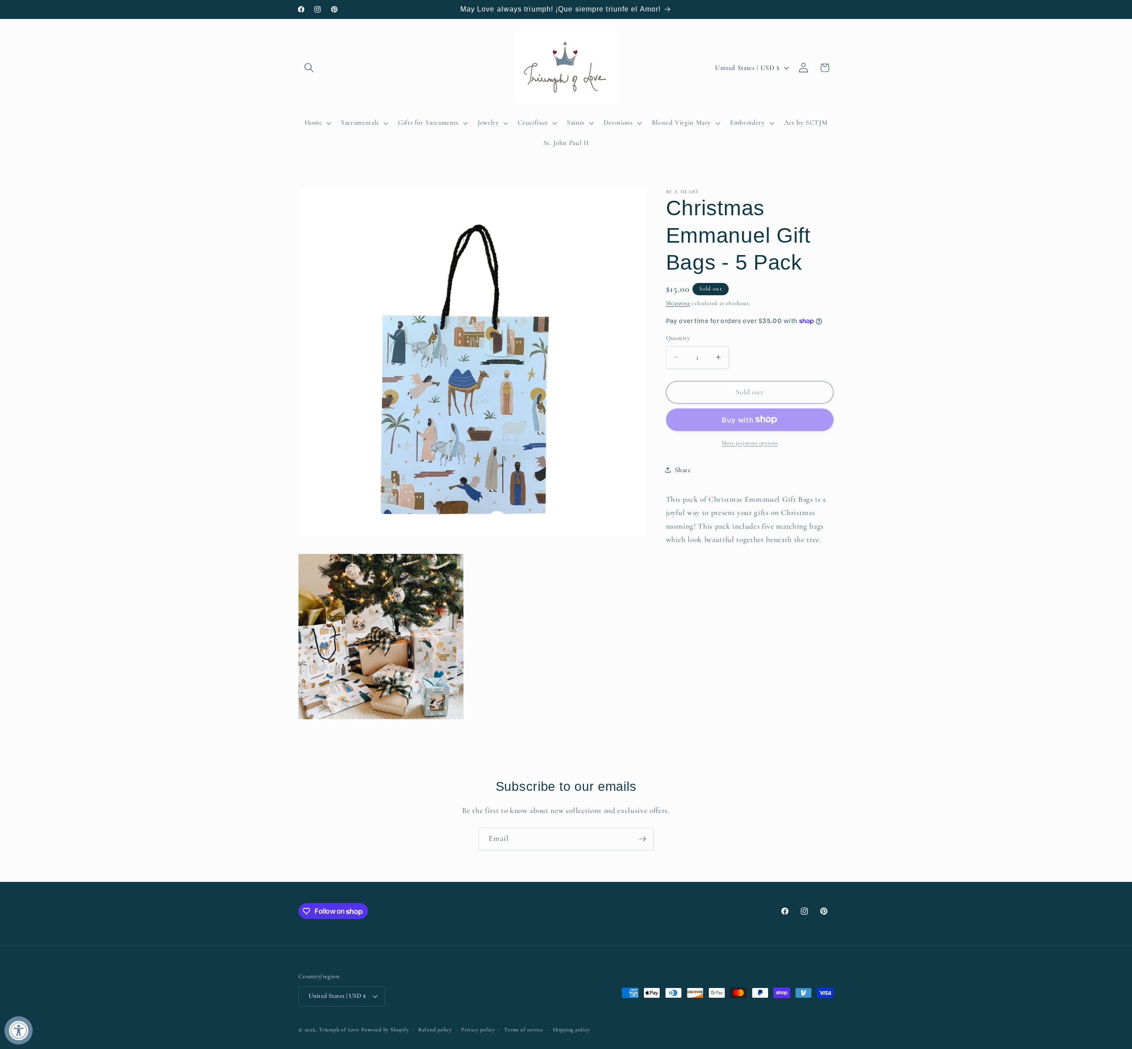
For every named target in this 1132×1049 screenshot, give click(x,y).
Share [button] (683, 470)
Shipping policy (571, 1029)
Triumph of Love (339, 1029)
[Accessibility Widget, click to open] (18, 1030)
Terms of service (523, 1029)
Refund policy (435, 1029)
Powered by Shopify (385, 1029)
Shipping (678, 302)
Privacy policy (478, 1029)
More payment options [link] (750, 442)
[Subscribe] (642, 839)
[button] (309, 67)
